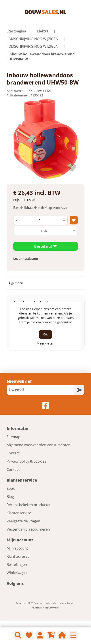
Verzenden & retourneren (28, 529)
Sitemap (13, 436)
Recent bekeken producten (29, 504)
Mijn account (17, 548)
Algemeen (15, 283)
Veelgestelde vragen (23, 521)
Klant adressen (19, 556)
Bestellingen (17, 564)
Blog (10, 496)
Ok (45, 334)
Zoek (11, 488)
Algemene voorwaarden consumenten (38, 445)
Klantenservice (19, 512)
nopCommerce (52, 607)
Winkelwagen (17, 572)
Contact (13, 453)
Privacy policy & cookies (26, 461)
